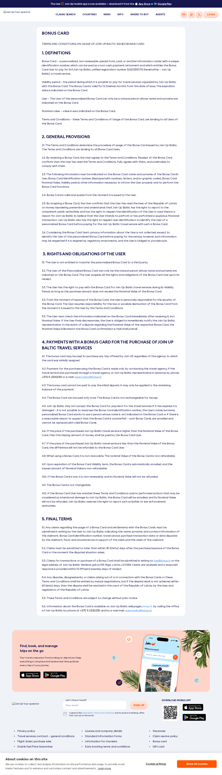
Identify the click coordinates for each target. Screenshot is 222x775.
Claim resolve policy (165, 736)
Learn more (104, 768)
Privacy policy (26, 731)
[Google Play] (55, 674)
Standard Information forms (103, 736)
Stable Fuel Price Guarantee (34, 746)
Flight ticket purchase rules (34, 741)
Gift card (158, 746)
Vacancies (159, 731)
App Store (144, 3)
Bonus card (160, 741)
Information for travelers (101, 741)
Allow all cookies (197, 763)
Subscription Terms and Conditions (98, 712)
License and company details (103, 731)
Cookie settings (156, 763)
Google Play (164, 3)
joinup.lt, (147, 606)
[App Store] (30, 674)
